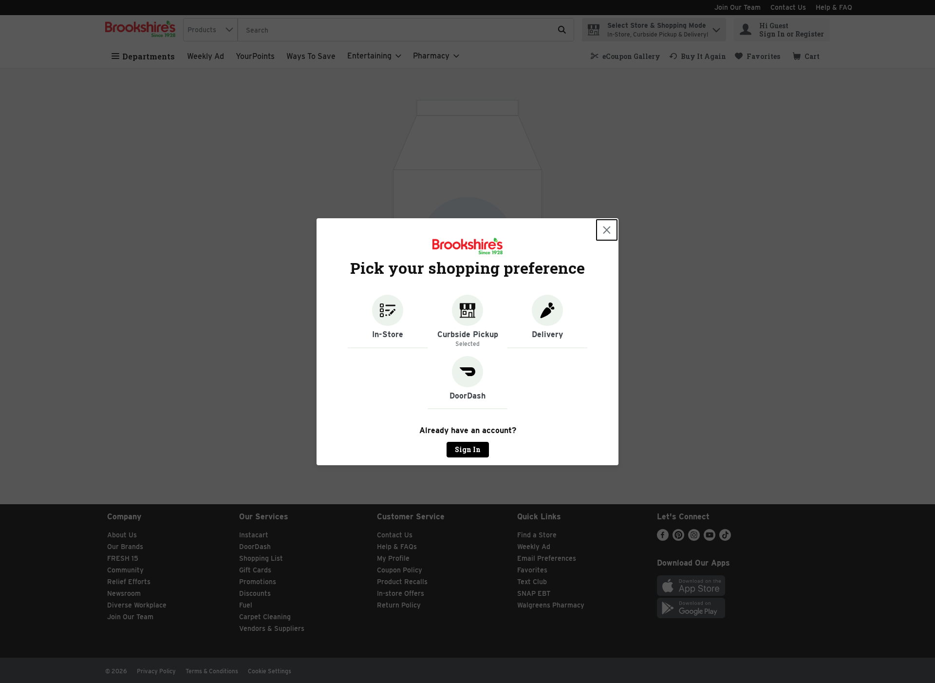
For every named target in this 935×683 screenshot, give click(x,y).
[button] (388, 321)
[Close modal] (606, 230)
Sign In (468, 449)
